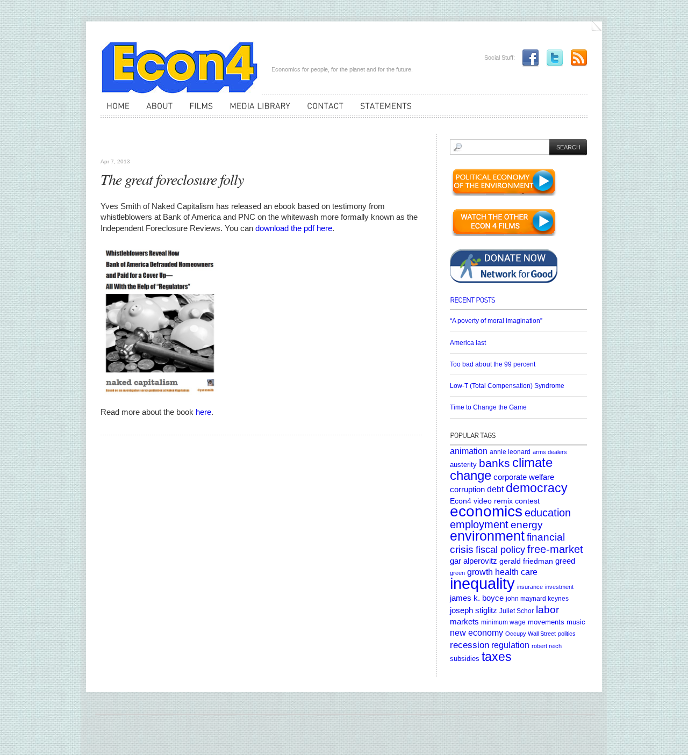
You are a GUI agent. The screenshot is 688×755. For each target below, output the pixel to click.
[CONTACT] (322, 110)
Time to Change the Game (488, 407)
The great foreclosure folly (172, 179)
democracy (537, 488)
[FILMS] (198, 110)
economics (486, 511)
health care (516, 572)
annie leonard (510, 451)
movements (546, 622)
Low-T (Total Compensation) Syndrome (507, 386)
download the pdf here (293, 228)
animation (469, 451)
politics (567, 633)
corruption (467, 489)
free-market (555, 549)
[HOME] (115, 110)
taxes (497, 657)
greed (565, 561)
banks (494, 463)
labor (547, 609)
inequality (482, 583)
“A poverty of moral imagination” (496, 321)
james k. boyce (477, 598)
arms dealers (550, 452)
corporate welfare (523, 477)
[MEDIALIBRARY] (257, 110)
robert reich (547, 646)
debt (495, 489)
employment (479, 524)
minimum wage (503, 622)
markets (464, 621)
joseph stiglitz (473, 610)
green (457, 573)
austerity (463, 465)
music (576, 622)
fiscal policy (500, 549)
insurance (530, 587)
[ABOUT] (156, 110)
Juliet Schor (516, 610)
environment (487, 536)
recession (469, 645)
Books (112, 145)
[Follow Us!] (552, 57)
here (203, 411)
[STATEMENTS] (383, 110)
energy (527, 524)
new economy (476, 632)
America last (468, 343)
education (548, 513)
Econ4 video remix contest (495, 501)
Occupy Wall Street (530, 633)
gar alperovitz (473, 560)
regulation (510, 645)
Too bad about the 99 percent (492, 364)
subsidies (464, 659)
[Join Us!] (528, 57)
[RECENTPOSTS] (518, 303)
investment (559, 587)
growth (480, 572)
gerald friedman (526, 561)
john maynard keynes (537, 598)
